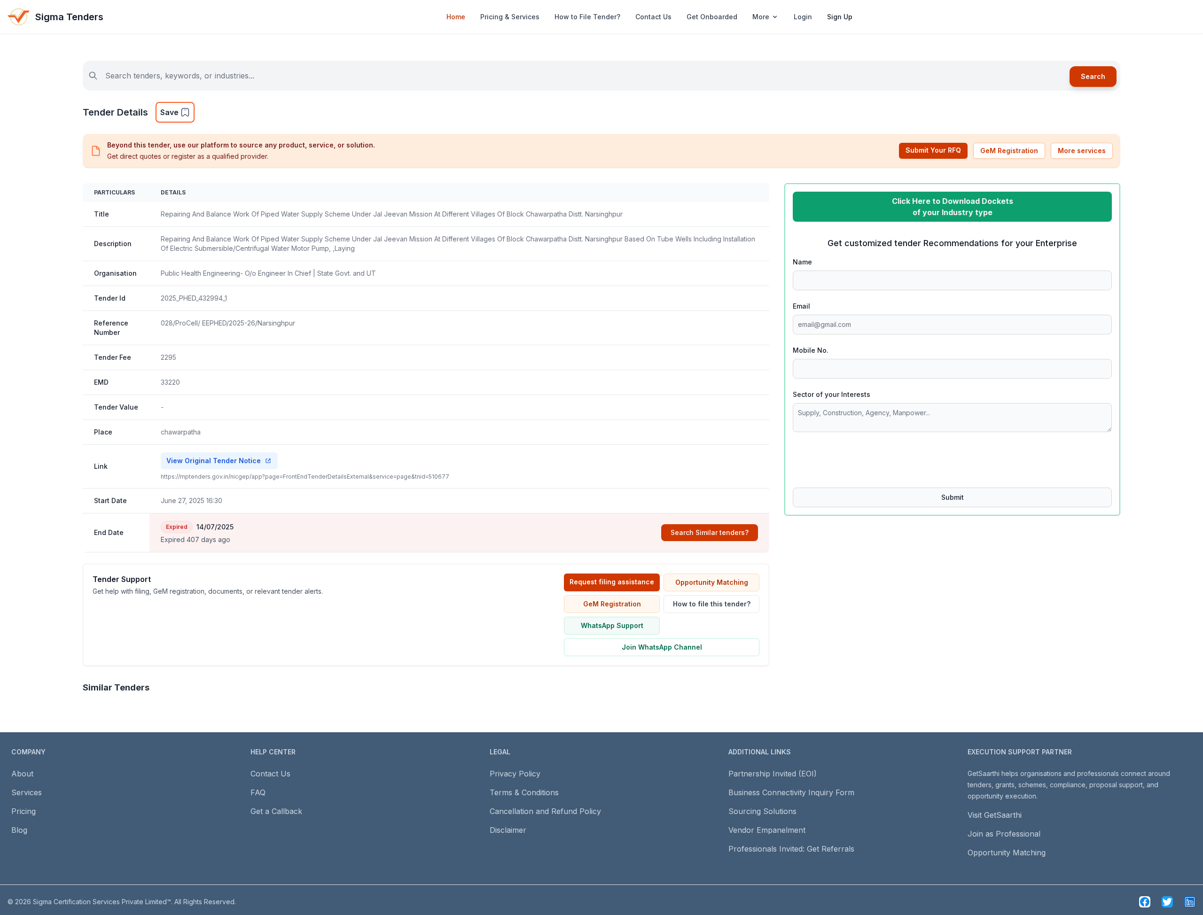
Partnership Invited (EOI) (772, 773)
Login (803, 17)
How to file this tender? (711, 604)
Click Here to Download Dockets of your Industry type (952, 206)
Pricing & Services (509, 17)
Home (455, 17)
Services (26, 792)
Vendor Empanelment (766, 830)
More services (1082, 151)
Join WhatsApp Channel (662, 647)
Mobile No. (810, 350)
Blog (19, 830)
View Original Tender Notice (213, 461)
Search (1093, 76)
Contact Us (653, 17)
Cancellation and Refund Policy (545, 811)
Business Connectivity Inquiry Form (791, 792)
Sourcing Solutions (762, 811)
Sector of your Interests (831, 394)
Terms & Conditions (524, 792)
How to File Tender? (587, 17)
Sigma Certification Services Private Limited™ (102, 902)
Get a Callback (276, 811)
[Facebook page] (1144, 901)
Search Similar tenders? (710, 532)
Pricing (23, 811)
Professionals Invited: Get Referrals (791, 848)
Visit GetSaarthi (995, 815)
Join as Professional (1004, 833)
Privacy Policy (515, 773)
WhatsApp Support (612, 625)
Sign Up (839, 17)
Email (801, 306)
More (760, 17)
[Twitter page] (1167, 901)
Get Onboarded (712, 17)
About (22, 773)
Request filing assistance (612, 582)
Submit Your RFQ (933, 150)
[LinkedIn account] (1189, 901)
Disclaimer (508, 830)
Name (802, 262)
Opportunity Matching (711, 582)
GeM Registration (1009, 151)
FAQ (258, 792)
